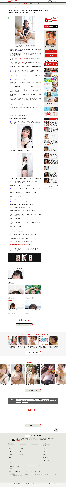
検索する (48, 1)
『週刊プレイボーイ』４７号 (19, 58)
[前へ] (9, 258)
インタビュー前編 (21, 62)
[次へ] (39, 258)
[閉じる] (57, 484)
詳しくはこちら (10, 485)
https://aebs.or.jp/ (19, 440)
